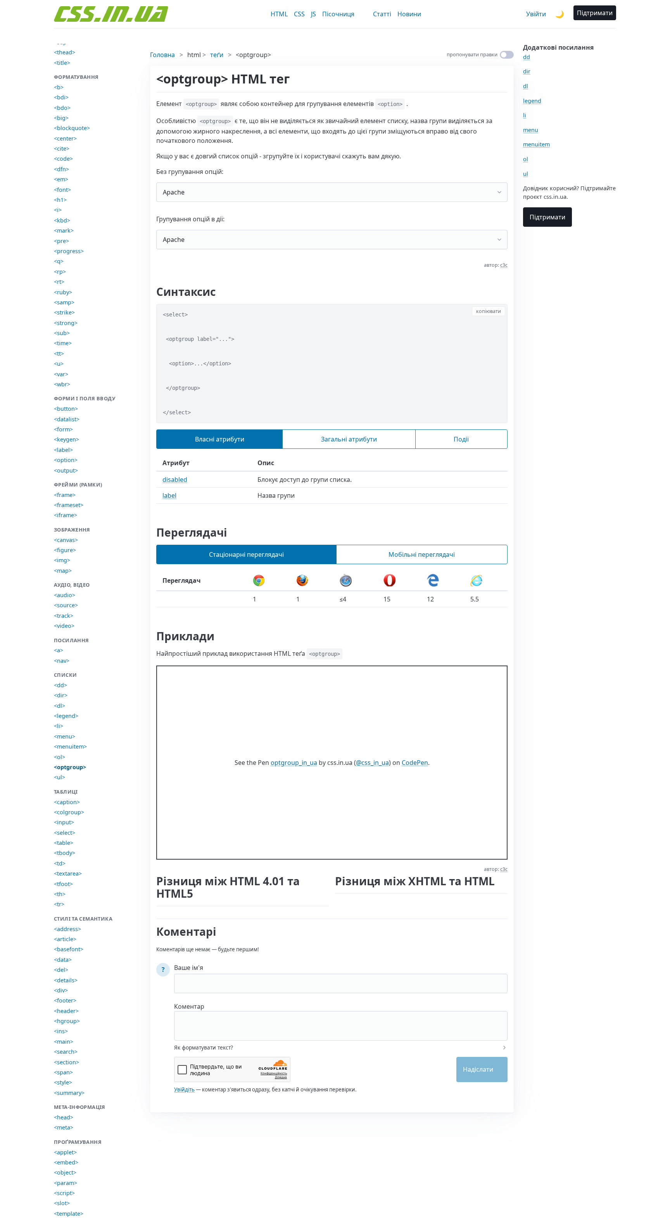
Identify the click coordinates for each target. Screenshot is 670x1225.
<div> (61, 990)
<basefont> (68, 949)
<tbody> (64, 853)
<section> (66, 1062)
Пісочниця (338, 14)
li (524, 115)
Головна (162, 54)
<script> (64, 1193)
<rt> (59, 281)
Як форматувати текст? (203, 1047)
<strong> (66, 323)
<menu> (64, 736)
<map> (63, 570)
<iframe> (65, 515)
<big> (61, 118)
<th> (60, 894)
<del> (61, 969)
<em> (61, 179)
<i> (58, 210)
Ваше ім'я (188, 967)
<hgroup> (67, 1021)
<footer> (65, 1000)
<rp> (60, 271)
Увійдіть (184, 1089)
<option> (66, 460)
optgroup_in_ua (294, 762)
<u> (59, 363)
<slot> (62, 1203)
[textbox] (340, 1020)
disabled (174, 479)
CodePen (415, 762)
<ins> (61, 1031)
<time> (63, 343)
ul (525, 173)
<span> (63, 1072)
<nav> (61, 660)
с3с (504, 265)
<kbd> (62, 220)
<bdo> (62, 107)
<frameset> (68, 505)
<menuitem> (70, 746)
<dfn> (61, 169)
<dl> (59, 705)
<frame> (65, 495)
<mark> (64, 230)
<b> (59, 87)
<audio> (64, 595)
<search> (66, 1051)
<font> (62, 189)
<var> (61, 374)
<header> (66, 1011)
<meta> (63, 1127)
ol (525, 159)
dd (526, 57)
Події (461, 439)
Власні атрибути (219, 439)
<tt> (59, 353)
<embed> (66, 1162)
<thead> (64, 52)
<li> (58, 726)
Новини (409, 14)
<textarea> (68, 873)
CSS (299, 14)
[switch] (507, 55)
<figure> (65, 550)
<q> (59, 261)
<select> (64, 832)
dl (525, 86)
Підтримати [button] (595, 13)
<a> (58, 650)
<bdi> (61, 97)
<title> (62, 62)
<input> (64, 822)
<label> (63, 450)
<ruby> (63, 292)
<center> (65, 138)
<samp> (64, 302)
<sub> (62, 333)
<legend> (66, 715)
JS (313, 14)
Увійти (536, 14)
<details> (66, 980)
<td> (60, 863)
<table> (63, 842)
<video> (64, 625)
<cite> (61, 148)
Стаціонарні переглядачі (246, 554)
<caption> (67, 802)
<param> (65, 1183)
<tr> (59, 904)
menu (530, 130)
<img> (62, 560)
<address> (67, 929)
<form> (63, 429)
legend (532, 100)
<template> (68, 1213)
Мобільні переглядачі (422, 554)
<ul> (59, 777)
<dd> (60, 685)
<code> (63, 158)
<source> (66, 605)
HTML (279, 14)
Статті (382, 14)
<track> (63, 615)
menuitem (536, 144)
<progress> (69, 251)
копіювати (488, 311)
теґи (216, 54)
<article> (65, 939)
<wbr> (62, 384)
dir (526, 71)
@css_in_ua (372, 762)
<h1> (60, 199)
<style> (63, 1082)
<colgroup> (69, 812)
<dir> (60, 695)
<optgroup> (70, 767)
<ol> (59, 757)
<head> (63, 1117)
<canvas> (66, 540)
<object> (65, 1172)
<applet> (65, 1152)
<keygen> (66, 439)
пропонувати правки (472, 54)
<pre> (61, 241)
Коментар (189, 1006)
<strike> (64, 312)
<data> (63, 959)
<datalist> (66, 419)
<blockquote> (72, 128)
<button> (66, 408)
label (169, 495)
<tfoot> (63, 884)
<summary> (69, 1092)
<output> (66, 470)
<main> (63, 1041)
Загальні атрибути (349, 439)
